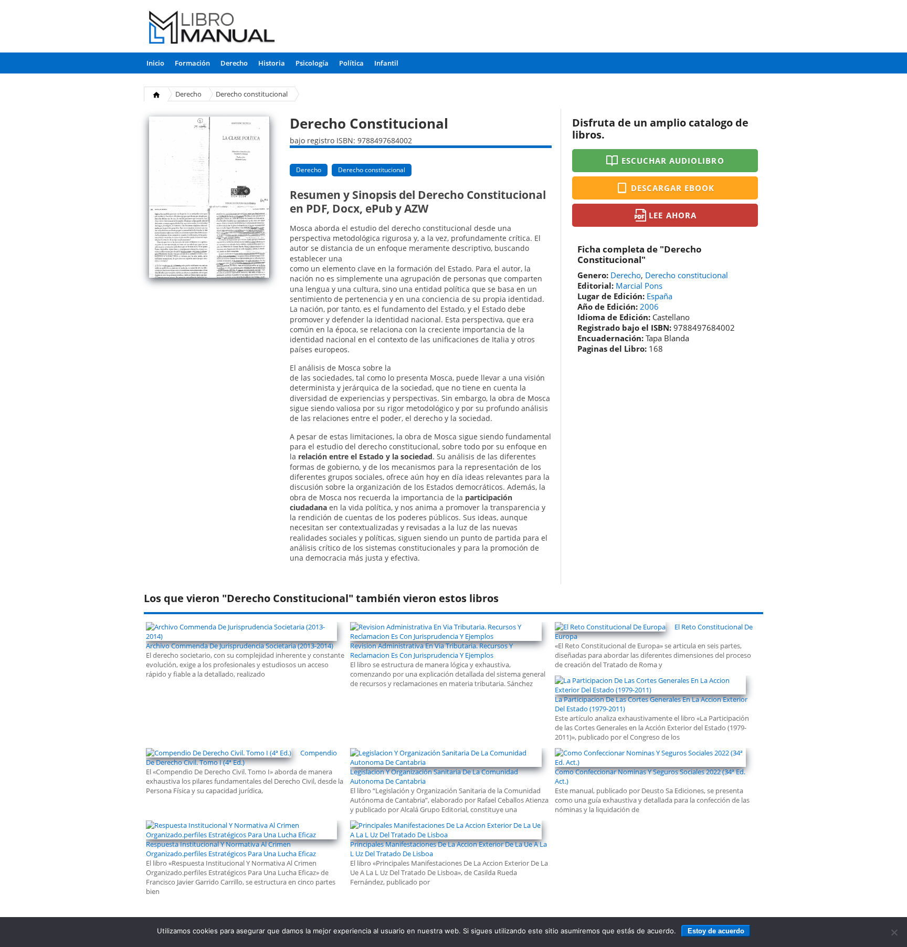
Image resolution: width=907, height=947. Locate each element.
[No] (894, 932)
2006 (649, 306)
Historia (271, 63)
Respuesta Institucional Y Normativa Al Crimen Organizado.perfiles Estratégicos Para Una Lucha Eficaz (231, 848)
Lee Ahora (672, 215)
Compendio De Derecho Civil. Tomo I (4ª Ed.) (241, 757)
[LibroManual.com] (212, 28)
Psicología (312, 63)
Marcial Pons (639, 285)
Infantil (386, 63)
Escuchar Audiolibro (672, 160)
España (659, 296)
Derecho (234, 63)
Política (351, 63)
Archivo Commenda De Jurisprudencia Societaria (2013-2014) (239, 645)
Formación (192, 63)
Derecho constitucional (252, 94)
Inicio (155, 63)
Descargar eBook (673, 188)
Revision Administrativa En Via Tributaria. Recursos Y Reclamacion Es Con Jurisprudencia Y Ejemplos (431, 650)
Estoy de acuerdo (716, 931)
